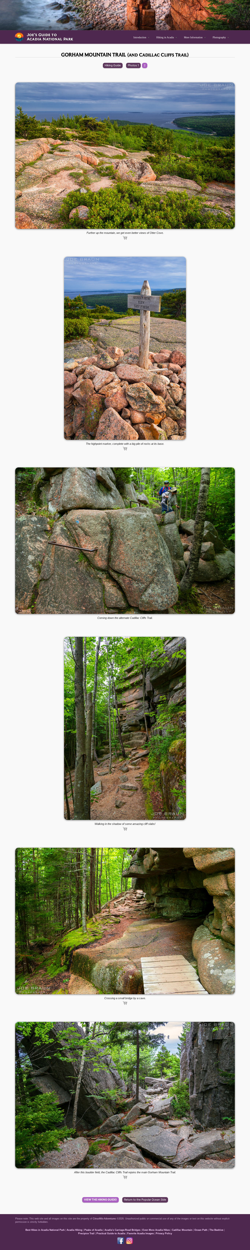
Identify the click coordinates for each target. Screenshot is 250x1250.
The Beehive (216, 1230)
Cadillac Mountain (182, 1230)
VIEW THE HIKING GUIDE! (100, 1199)
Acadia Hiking (74, 1230)
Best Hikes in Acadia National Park (45, 1230)
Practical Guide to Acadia (110, 1233)
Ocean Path (200, 1230)
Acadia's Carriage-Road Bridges (122, 1230)
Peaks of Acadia (93, 1230)
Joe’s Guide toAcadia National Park (50, 36)
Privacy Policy (164, 1233)
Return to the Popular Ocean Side (145, 1199)
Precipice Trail (86, 1233)
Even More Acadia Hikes (156, 1230)
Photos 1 (133, 65)
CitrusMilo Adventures (104, 1218)
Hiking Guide (113, 65)
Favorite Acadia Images (140, 1233)
